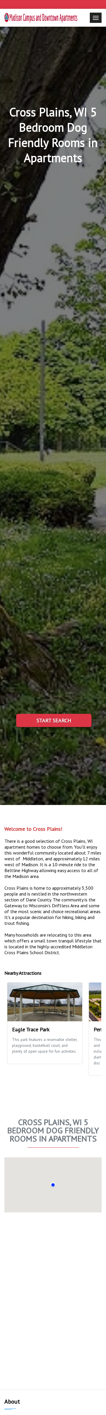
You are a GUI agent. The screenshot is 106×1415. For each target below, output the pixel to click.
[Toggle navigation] (96, 18)
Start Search (54, 720)
